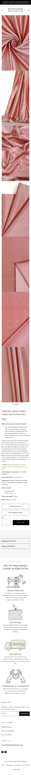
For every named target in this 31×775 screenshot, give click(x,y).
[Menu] (2, 10)
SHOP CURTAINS (15, 506)
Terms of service (26, 765)
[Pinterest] (2, 752)
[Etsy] (5, 752)
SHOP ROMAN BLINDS (15, 512)
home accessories (13, 466)
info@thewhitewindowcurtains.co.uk (12, 745)
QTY (3, 517)
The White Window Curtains (14, 761)
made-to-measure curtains (17, 464)
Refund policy (9, 765)
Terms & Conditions (6, 734)
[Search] (25, 10)
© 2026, (6, 761)
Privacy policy (17, 765)
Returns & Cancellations (7, 731)
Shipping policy (16, 769)
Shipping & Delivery (6, 727)
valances (4, 466)
